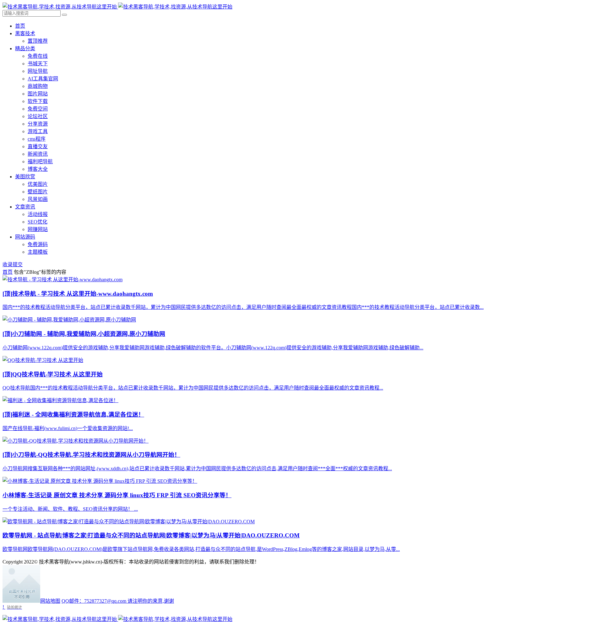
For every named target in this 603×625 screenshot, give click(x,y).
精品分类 (25, 48)
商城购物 (38, 86)
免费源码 (38, 244)
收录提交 (13, 264)
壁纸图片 (38, 191)
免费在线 (38, 56)
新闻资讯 (38, 154)
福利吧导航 (40, 161)
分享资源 (38, 124)
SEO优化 (37, 221)
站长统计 (14, 607)
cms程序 (37, 139)
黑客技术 (25, 33)
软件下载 (38, 101)
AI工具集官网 (43, 78)
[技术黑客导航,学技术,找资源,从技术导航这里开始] (117, 6)
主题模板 (38, 252)
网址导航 (38, 71)
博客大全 (38, 169)
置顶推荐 (38, 41)
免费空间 (38, 108)
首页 (20, 26)
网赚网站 (38, 229)
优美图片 (38, 184)
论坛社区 (38, 116)
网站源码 (25, 237)
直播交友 (38, 146)
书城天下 (38, 63)
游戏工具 (38, 131)
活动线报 (38, 214)
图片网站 (38, 93)
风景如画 (38, 199)
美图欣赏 (25, 176)
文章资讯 (25, 206)
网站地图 (50, 601)
